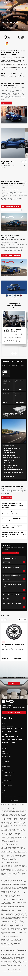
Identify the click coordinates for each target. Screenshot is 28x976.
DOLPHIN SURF (7, 726)
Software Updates (6, 785)
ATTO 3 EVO (6, 734)
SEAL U (14, 739)
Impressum (5, 798)
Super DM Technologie (8, 772)
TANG (13, 742)
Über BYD (4, 748)
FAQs (3, 790)
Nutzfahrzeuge (6, 766)
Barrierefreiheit (22, 798)
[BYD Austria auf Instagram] (7, 718)
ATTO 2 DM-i (12, 731)
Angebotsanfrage (6, 756)
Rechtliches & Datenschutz (13, 798)
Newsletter (5, 764)
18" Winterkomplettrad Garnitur (13, 644)
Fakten (4, 793)
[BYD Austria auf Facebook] (9, 718)
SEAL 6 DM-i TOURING (10, 737)
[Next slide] (26, 161)
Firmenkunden (6, 761)
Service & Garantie (6, 775)
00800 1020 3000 (20, 796)
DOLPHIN (18, 729)
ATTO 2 (4, 731)
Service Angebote (6, 780)
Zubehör (4, 777)
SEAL (20, 739)
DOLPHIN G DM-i (8, 729)
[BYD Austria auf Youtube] (5, 718)
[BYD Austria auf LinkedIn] (2, 718)
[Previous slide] (22, 161)
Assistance (4, 787)
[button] (7, 295)
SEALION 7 (6, 742)
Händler (4, 751)
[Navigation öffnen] (25, 2)
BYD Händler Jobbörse (8, 753)
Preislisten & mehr (6, 758)
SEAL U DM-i (6, 739)
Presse (3, 782)
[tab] (4, 371)
